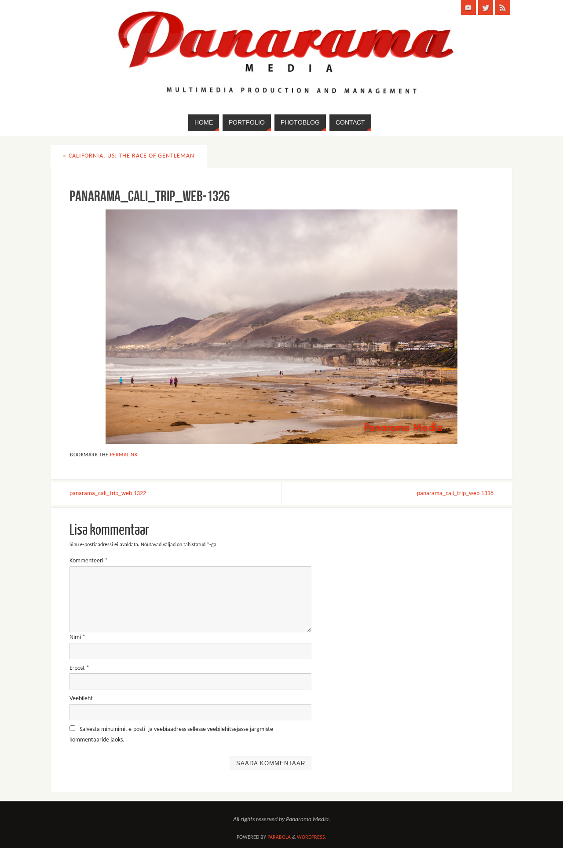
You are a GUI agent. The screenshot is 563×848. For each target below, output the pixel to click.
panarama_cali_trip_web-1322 (107, 493)
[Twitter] (485, 7)
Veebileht (81, 698)
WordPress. (311, 837)
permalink (124, 455)
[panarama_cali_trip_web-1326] (281, 326)
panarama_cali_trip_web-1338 (455, 493)
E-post (79, 668)
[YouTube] (468, 7)
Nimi (77, 637)
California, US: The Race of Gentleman (128, 156)
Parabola (279, 837)
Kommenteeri (88, 561)
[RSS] (502, 7)
